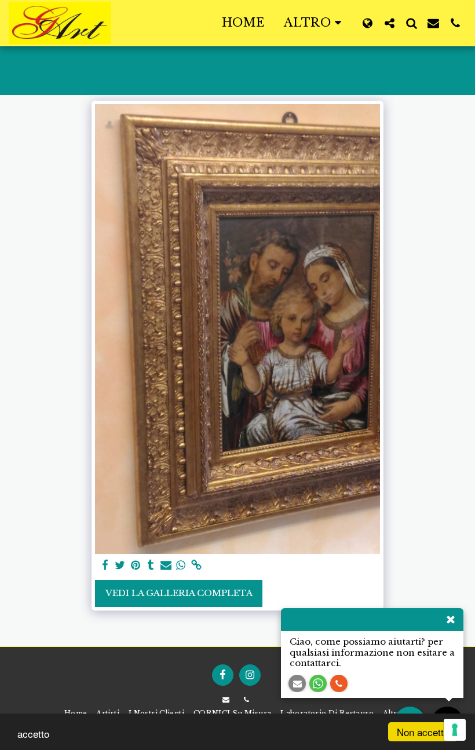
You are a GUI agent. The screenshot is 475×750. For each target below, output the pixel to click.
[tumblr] (150, 565)
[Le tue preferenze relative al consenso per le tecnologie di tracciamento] (455, 730)
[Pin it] (135, 565)
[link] (196, 565)
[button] (389, 23)
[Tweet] (120, 565)
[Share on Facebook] (105, 565)
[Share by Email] (165, 565)
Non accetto (423, 732)
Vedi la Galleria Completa (179, 592)
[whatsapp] (181, 565)
